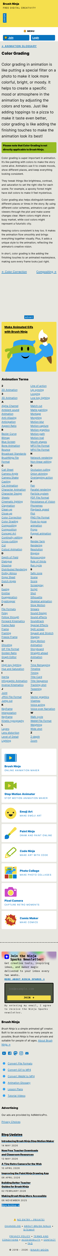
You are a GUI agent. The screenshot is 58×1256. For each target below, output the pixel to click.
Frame (5, 629)
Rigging (34, 553)
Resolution (36, 549)
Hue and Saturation (13, 668)
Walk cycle (36, 716)
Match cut (36, 405)
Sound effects (38, 617)
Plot (32, 513)
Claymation (8, 505)
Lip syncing (37, 389)
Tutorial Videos (16, 1095)
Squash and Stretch (41, 633)
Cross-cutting (10, 541)
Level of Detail (10, 736)
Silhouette (36, 597)
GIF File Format (10, 648)
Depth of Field (10, 557)
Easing (5, 589)
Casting (6, 481)
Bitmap (6, 437)
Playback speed (39, 509)
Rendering (36, 545)
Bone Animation (11, 445)
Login (35, 37)
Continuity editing (12, 537)
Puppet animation (40, 533)
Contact (50, 1239)
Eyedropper (8, 601)
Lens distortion (10, 732)
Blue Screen (8, 441)
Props (33, 529)
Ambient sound (10, 409)
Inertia (5, 676)
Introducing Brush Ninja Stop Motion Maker (28, 1141)
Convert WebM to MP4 (21, 1076)
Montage (35, 413)
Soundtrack (37, 621)
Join (10, 37)
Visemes (35, 700)
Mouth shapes (38, 441)
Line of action (38, 385)
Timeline (35, 668)
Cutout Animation (12, 549)
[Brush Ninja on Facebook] (9, 1053)
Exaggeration (9, 597)
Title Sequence (39, 680)
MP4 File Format (39, 449)
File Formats (9, 609)
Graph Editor (9, 657)
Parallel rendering (40, 489)
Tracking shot (38, 684)
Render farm (37, 541)
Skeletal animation (41, 601)
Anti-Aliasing (9, 417)
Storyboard (37, 648)
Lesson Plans (15, 1089)
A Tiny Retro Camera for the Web (22, 1163)
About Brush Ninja (37, 1226)
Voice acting (37, 704)
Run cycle (36, 565)
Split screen (37, 629)
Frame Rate (8, 625)
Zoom (33, 740)
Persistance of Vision (42, 501)
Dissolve (6, 565)
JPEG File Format (12, 696)
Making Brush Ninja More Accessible (24, 1195)
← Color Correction (14, 271)
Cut (4, 545)
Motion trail (37, 437)
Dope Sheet (8, 577)
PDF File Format (39, 497)
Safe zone (36, 573)
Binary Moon (39, 1249)
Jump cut (7, 700)
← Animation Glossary (19, 46)
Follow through (10, 617)
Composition (9, 529)
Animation (7, 413)
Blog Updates (12, 1134)
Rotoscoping (37, 557)
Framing (6, 633)
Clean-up (7, 509)
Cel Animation (10, 485)
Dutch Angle (9, 581)
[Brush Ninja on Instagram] (21, 1053)
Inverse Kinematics (13, 684)
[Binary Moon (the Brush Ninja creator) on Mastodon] (15, 1053)
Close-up (7, 513)
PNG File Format (39, 517)
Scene (34, 577)
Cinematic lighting (12, 501)
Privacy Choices (11, 1121)
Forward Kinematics (13, 621)
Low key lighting (40, 397)
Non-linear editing (41, 461)
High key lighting (11, 665)
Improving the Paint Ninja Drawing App (25, 1173)
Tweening (36, 688)
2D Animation (9, 389)
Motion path (37, 433)
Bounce (6, 449)
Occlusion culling (40, 469)
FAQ (30, 1243)
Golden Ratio (9, 653)
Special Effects (39, 625)
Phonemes (36, 505)
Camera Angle (10, 473)
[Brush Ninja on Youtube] (4, 1053)
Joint (4, 692)
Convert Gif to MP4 (19, 1069)
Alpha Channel (10, 405)
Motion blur (37, 421)
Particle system (39, 493)
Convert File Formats (20, 1063)
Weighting (36, 724)
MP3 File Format (39, 445)
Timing (34, 672)
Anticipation (9, 421)
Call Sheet (7, 469)
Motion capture (39, 425)
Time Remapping (40, 665)
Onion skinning (39, 473)
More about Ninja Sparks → (24, 979)
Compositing (9, 525)
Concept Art (9, 533)
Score (33, 581)
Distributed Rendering (14, 569)
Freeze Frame (9, 636)
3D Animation (9, 397)
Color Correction (11, 517)
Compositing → (46, 271)
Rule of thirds (38, 561)
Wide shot (36, 728)
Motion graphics (39, 429)
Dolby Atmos (9, 573)
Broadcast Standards (14, 453)
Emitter (6, 593)
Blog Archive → (10, 1205)
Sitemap (29, 1229)
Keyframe (7, 716)
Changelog (13, 1226)
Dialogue (7, 561)
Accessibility (31, 1239)
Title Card (36, 676)
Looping (35, 393)
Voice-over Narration (42, 708)
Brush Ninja (11, 3)
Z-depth (35, 736)
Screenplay (36, 585)
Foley (5, 613)
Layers (5, 728)
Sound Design (38, 613)
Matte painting (38, 409)
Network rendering (41, 457)
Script (33, 589)
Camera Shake (10, 477)
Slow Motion (37, 605)
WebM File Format (41, 720)
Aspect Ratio (9, 425)
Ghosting (7, 644)
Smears (34, 609)
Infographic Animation (14, 680)
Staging (34, 636)
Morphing (36, 417)
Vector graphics (39, 696)
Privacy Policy (19, 1236)
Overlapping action (41, 477)
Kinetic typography (13, 720)
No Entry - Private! (31, 1219)
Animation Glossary (19, 1082)
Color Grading (10, 521)
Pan (32, 485)
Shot (33, 593)
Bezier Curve (9, 433)
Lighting (6, 740)
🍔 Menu (29, 31)
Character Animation (14, 489)
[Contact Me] (26, 1053)
